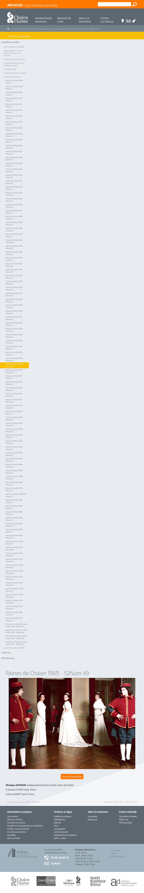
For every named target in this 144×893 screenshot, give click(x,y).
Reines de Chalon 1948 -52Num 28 (14, 241)
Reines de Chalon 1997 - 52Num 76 (14, 525)
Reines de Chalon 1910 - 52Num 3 (14, 93)
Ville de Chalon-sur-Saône (32, 5)
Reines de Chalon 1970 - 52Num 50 (14, 371)
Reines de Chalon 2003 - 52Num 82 (15, 560)
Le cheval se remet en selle (14, 59)
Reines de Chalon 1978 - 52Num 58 (14, 418)
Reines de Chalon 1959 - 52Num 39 (14, 306)
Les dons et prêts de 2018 (14, 648)
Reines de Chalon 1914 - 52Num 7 (14, 117)
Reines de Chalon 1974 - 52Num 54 (14, 395)
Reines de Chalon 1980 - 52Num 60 (15, 430)
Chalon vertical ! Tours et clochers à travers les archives (13, 53)
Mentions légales (118, 856)
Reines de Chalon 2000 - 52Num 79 (15, 542)
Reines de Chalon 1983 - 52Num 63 (14, 448)
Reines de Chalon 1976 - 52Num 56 (14, 406)
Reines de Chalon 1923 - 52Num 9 (14, 129)
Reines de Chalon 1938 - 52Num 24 (14, 217)
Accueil (13, 29)
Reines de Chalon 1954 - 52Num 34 (14, 276)
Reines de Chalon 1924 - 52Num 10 (14, 135)
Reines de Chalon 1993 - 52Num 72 (14, 501)
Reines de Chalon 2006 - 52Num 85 (15, 578)
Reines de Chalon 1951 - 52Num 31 (14, 259)
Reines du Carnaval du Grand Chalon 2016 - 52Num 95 (16, 637)
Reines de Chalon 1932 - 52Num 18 (14, 182)
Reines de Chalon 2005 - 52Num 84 (15, 572)
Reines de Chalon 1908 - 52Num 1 (15, 81)
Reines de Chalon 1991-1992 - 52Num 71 (16, 495)
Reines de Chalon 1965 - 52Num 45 (14, 341)
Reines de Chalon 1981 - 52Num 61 (14, 436)
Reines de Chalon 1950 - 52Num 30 (14, 253)
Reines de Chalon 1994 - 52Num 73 (14, 507)
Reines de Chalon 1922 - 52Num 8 (14, 123)
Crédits (113, 853)
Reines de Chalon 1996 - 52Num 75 (14, 519)
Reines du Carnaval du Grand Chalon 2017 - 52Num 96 (16, 643)
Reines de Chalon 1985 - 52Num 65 (14, 460)
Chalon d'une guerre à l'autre (15, 73)
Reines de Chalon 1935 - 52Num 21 (14, 200)
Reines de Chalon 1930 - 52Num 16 (14, 170)
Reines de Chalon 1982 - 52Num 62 (14, 442)
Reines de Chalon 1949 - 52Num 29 (14, 247)
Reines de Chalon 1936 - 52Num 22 (14, 206)
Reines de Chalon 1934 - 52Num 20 (14, 194)
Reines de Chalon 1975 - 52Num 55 (14, 401)
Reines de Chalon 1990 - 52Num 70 (15, 489)
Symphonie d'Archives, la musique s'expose (13, 64)
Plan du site (115, 850)
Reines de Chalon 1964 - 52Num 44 (14, 336)
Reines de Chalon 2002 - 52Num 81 (15, 554)
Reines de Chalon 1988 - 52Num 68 (15, 477)
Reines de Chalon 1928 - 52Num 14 (14, 158)
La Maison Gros (10, 69)
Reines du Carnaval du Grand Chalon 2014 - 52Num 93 (16, 625)
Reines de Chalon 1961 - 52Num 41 (14, 318)
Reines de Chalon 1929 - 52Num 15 (14, 164)
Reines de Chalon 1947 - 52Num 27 (14, 235)
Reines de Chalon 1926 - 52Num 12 (14, 146)
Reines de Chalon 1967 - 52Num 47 (14, 353)
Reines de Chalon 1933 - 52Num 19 (14, 188)
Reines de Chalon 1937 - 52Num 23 (14, 211)
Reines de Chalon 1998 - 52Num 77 (15, 531)
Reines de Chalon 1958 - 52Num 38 (14, 300)
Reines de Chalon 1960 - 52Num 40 (15, 312)
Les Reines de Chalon (60, 29)
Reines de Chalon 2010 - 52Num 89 (15, 601)
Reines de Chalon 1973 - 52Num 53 (14, 389)
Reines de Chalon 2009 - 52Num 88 (15, 596)
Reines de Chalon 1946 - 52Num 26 (14, 229)
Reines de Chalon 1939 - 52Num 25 (14, 223)
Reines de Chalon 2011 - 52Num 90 (14, 607)
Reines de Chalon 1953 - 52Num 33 (14, 271)
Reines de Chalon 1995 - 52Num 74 (14, 513)
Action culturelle (24, 29)
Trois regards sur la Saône (14, 47)
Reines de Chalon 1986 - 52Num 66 (15, 466)
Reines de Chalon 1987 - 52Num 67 (14, 471)
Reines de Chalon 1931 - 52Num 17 (14, 176)
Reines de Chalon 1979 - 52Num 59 (14, 424)
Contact (55, 863)
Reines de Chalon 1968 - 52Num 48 (15, 359)
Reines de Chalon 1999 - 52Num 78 (14, 536)
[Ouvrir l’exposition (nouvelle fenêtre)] (72, 768)
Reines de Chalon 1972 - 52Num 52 (14, 383)
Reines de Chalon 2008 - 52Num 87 (15, 590)
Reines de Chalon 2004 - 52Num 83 (15, 566)
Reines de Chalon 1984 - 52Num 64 (15, 454)
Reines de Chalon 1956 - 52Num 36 (14, 288)
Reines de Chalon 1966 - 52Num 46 (14, 347)
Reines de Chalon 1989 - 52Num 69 (15, 483)
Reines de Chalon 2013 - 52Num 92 (14, 619)
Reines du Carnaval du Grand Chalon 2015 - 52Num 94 (16, 631)
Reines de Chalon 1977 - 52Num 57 (14, 412)
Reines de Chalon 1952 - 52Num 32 (14, 265)
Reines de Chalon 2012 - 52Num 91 (14, 613)
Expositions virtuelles (41, 29)
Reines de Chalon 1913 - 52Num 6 (14, 111)
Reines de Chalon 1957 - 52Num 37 (14, 294)
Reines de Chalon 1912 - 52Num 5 (14, 105)
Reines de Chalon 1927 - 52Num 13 (14, 152)
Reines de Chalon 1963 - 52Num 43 (14, 330)
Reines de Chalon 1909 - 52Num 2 (15, 87)
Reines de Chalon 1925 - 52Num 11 (14, 141)
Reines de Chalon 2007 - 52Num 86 (15, 584)
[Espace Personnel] (134, 16)
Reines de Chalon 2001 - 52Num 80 (15, 548)
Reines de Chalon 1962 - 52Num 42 (14, 324)
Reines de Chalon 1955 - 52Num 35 (14, 282)
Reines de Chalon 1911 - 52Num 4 (14, 99)
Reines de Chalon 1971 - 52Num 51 (14, 377)
